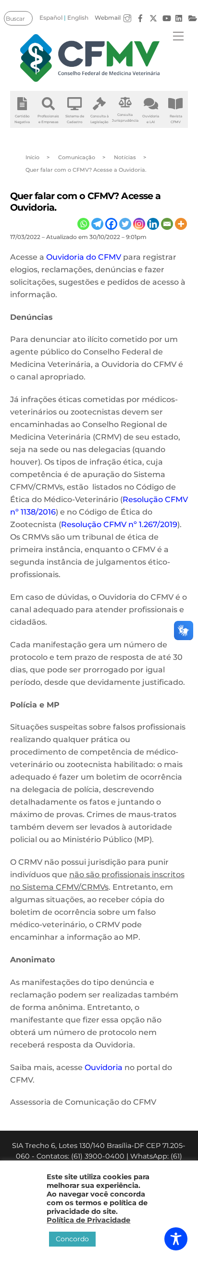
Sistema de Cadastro (74, 119)
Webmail (108, 17)
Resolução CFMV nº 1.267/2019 (119, 524)
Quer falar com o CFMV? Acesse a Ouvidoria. (85, 201)
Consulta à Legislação (99, 119)
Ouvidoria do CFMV (83, 257)
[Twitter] (125, 224)
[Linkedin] (153, 224)
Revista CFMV (176, 119)
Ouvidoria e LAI (150, 119)
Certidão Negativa (22, 119)
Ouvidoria (104, 1067)
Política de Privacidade (88, 1220)
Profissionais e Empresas (48, 119)
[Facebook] (111, 224)
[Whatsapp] (83, 224)
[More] (181, 224)
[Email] (167, 224)
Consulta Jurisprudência (125, 118)
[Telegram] (97, 224)
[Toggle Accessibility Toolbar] (175, 1238)
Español (50, 17)
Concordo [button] (72, 1239)
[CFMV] (90, 58)
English (77, 17)
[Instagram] (139, 224)
